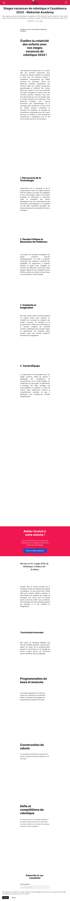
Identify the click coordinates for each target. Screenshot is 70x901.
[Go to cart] (66, 2)
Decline (14, 897)
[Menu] (4, 2)
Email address (25, 884)
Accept (5, 897)
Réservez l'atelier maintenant (35, 550)
